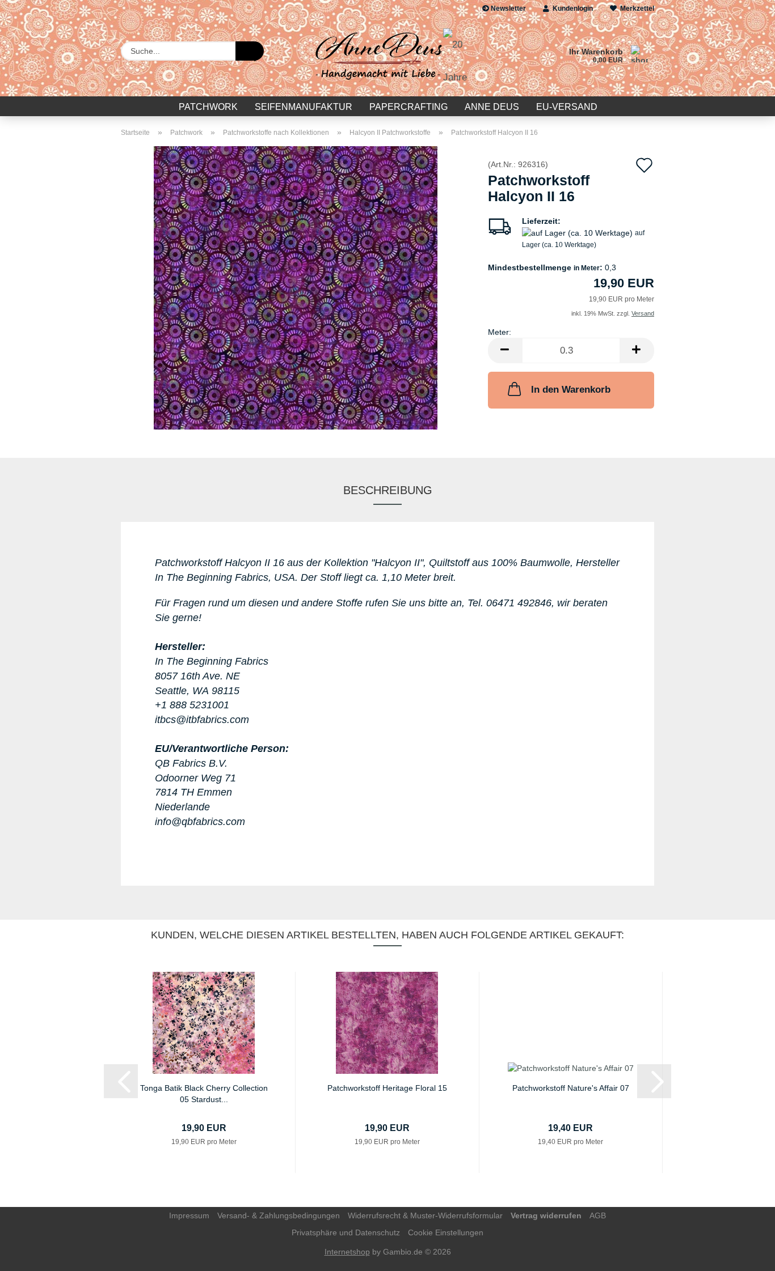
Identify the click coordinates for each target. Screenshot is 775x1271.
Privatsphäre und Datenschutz (346, 1232)
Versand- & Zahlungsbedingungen (278, 1215)
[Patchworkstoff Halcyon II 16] (295, 287)
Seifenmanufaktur (303, 107)
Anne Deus (492, 107)
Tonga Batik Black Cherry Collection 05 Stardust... (204, 1092)
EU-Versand (566, 107)
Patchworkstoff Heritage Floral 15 (387, 1088)
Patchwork (208, 107)
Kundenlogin (571, 8)
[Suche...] (249, 51)
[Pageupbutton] (744, 1254)
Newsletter (507, 8)
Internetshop (347, 1251)
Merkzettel (635, 8)
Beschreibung (387, 490)
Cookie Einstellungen (445, 1232)
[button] (505, 350)
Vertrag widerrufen (546, 1215)
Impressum (189, 1215)
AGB (597, 1215)
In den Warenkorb (570, 389)
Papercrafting (408, 107)
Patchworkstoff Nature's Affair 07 (570, 1088)
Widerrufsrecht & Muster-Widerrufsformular (425, 1215)
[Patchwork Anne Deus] (387, 56)
